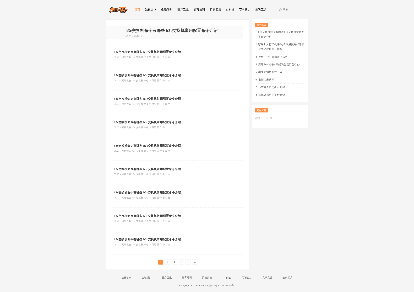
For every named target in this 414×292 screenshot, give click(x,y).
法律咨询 (150, 9)
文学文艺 (267, 277)
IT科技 (230, 9)
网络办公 (138, 36)
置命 (159, 57)
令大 (165, 57)
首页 (137, 9)
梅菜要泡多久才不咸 (270, 72)
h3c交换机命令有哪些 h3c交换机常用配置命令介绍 (171, 30)
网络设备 (126, 57)
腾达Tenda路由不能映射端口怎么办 (279, 64)
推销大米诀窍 (266, 79)
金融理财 (167, 9)
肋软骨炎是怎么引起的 (271, 87)
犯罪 (257, 118)
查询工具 (261, 9)
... (195, 261)
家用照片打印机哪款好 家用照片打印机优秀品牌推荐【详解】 (281, 47)
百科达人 (245, 9)
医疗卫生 (183, 9)
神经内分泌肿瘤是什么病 (273, 56)
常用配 (152, 57)
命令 (146, 57)
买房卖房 (215, 9)
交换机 (139, 57)
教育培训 (199, 9)
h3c (134, 57)
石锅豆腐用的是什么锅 (271, 94)
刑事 (269, 118)
